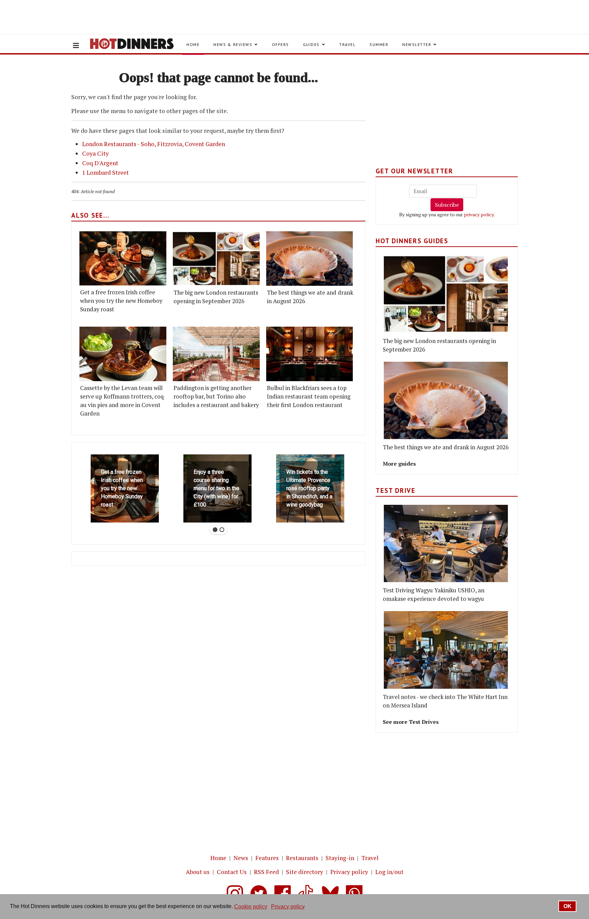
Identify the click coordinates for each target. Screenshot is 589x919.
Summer (378, 44)
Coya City (95, 153)
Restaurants (302, 858)
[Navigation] (76, 45)
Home (192, 44)
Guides (311, 44)
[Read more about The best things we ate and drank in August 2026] (309, 258)
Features (267, 858)
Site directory (304, 872)
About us (198, 872)
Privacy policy (349, 872)
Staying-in (340, 858)
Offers (280, 44)
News (240, 858)
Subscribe (447, 204)
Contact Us (232, 872)
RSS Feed (266, 872)
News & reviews (232, 44)
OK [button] (567, 906)
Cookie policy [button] (250, 906)
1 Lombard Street (105, 172)
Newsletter (416, 44)
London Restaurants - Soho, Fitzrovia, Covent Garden (153, 144)
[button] (125, 488)
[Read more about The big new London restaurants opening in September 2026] (216, 258)
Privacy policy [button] (288, 906)
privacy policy (479, 214)
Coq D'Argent (100, 163)
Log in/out (389, 872)
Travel (347, 44)
